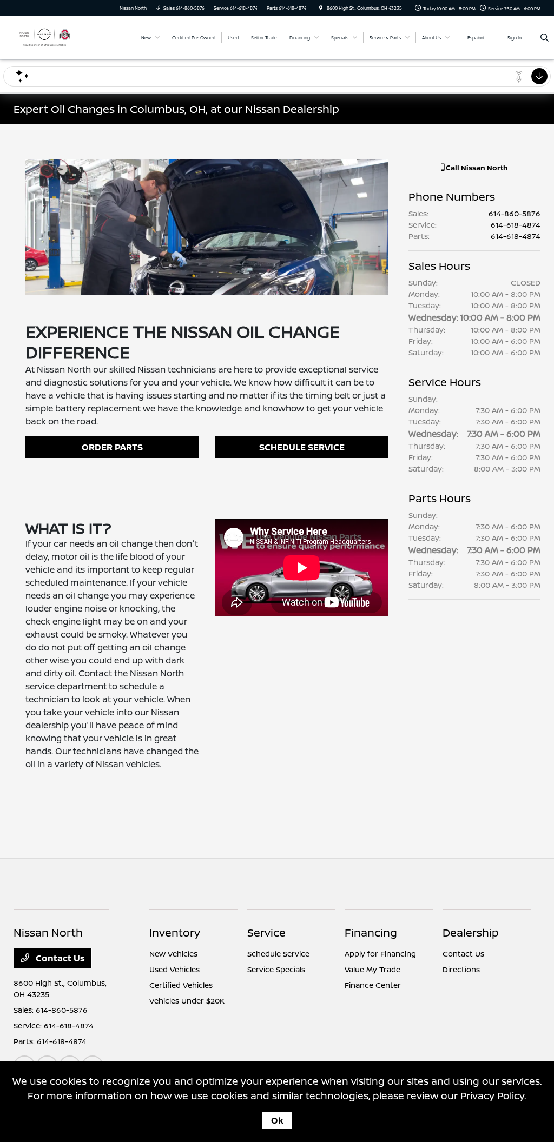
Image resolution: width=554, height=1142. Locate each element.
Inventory (174, 932)
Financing (371, 932)
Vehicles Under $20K (187, 1000)
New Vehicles (173, 953)
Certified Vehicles (181, 985)
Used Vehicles (174, 969)
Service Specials (276, 969)
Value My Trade (372, 969)
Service (266, 932)
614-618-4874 (515, 225)
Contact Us (59, 958)
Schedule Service (278, 953)
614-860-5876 (514, 213)
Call (476, 167)
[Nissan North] (45, 37)
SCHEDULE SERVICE (302, 447)
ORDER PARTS (112, 447)
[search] (544, 37)
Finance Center (373, 985)
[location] (320, 8)
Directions (461, 969)
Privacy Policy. (493, 1095)
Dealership (471, 932)
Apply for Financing (380, 953)
